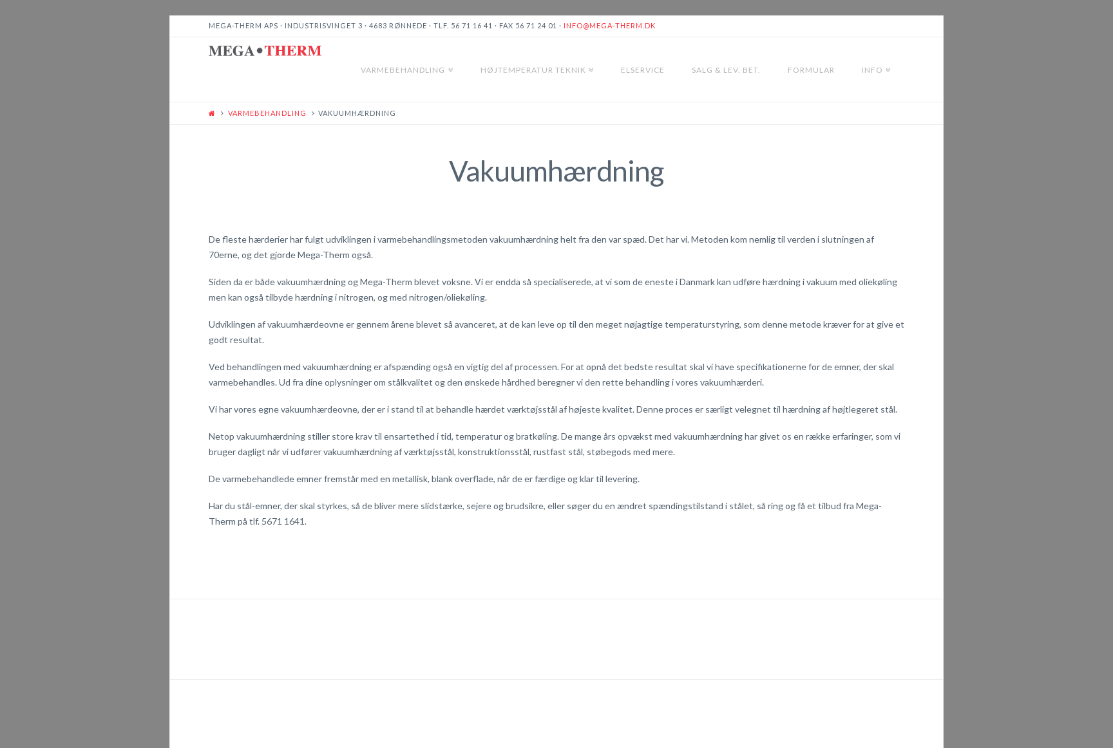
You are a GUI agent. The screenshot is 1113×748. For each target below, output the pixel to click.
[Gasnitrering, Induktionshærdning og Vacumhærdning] (265, 51)
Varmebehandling (267, 113)
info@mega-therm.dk (610, 25)
